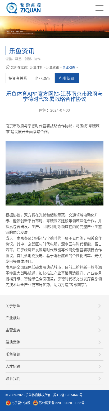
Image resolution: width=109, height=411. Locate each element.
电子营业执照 (20, 403)
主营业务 (13, 330)
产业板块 (13, 318)
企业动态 (68, 67)
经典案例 (13, 342)
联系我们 (13, 378)
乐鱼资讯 (52, 67)
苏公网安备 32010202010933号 (61, 403)
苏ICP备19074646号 (68, 395)
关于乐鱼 (13, 306)
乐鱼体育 (36, 67)
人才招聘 (13, 366)
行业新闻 (66, 78)
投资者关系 (17, 78)
